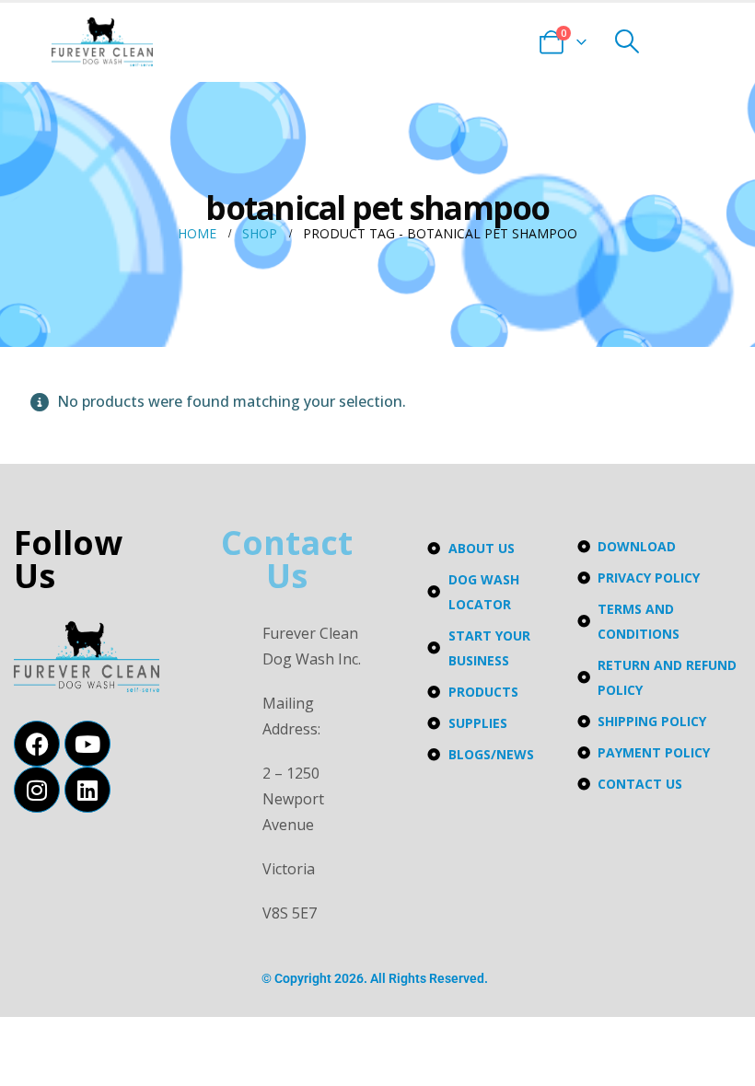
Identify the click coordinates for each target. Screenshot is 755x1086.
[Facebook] (37, 744)
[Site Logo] (102, 42)
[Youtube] (87, 744)
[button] (626, 41)
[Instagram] (37, 790)
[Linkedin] (87, 790)
